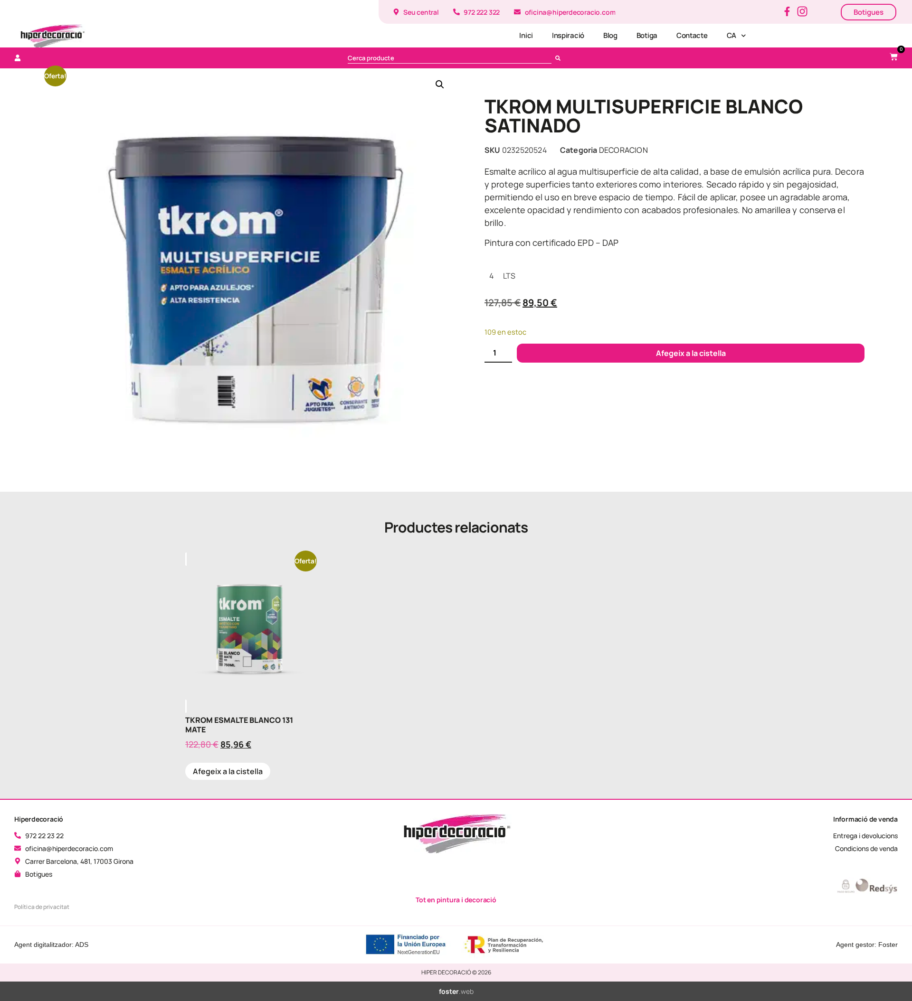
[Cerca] (559, 58)
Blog (610, 35)
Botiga (646, 35)
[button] (439, 84)
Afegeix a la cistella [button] (228, 771)
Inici (526, 35)
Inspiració (568, 35)
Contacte (692, 35)
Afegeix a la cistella (691, 353)
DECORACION (623, 150)
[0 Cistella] (894, 57)
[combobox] (449, 58)
